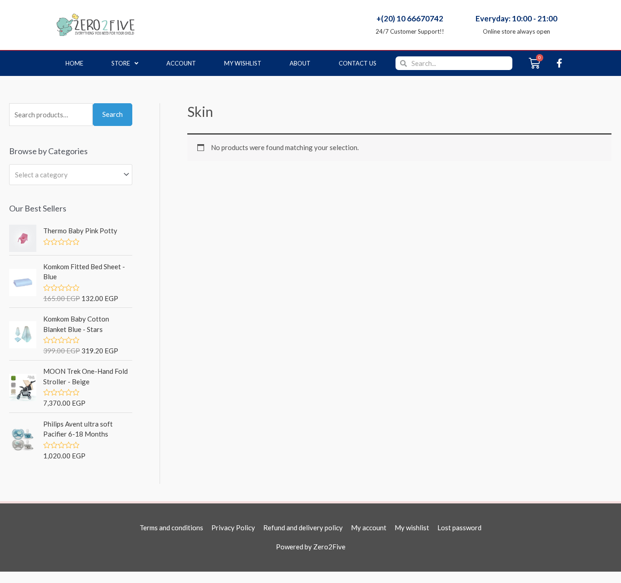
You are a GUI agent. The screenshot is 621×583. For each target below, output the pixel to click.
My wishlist (242, 63)
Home (74, 63)
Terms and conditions (171, 527)
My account (368, 527)
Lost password (459, 527)
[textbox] (66, 174)
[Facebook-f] (559, 63)
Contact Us (357, 63)
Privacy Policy (233, 527)
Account (181, 63)
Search (112, 114)
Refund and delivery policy (303, 527)
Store (120, 63)
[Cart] (534, 63)
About (300, 63)
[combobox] (70, 174)
